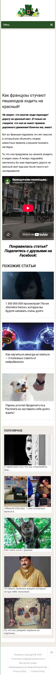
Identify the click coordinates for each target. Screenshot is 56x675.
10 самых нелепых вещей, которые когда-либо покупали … (25, 590)
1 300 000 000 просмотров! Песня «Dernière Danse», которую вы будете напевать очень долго (27, 307)
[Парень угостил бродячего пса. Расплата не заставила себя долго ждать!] (28, 387)
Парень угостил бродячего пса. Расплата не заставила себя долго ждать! (27, 409)
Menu (6, 24)
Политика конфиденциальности (28, 659)
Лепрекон (19, 654)
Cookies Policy (38, 671)
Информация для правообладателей (28, 667)
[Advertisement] (28, 63)
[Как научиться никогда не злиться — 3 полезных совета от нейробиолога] (28, 336)
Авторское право (28, 663)
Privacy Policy (19, 671)
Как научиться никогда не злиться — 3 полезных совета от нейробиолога (27, 358)
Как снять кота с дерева (18, 550)
